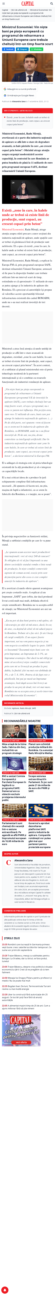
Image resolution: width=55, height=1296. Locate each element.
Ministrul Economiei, (13, 229)
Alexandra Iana (19, 101)
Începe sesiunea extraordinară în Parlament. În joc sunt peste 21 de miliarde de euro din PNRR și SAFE (40, 784)
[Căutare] (51, 3)
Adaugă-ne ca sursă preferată (21, 89)
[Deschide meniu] (3, 3)
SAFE (34, 708)
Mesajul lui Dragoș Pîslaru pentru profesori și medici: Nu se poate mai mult (27, 979)
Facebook (9, 49)
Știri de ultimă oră (22, 713)
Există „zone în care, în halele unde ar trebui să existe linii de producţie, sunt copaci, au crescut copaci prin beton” (28, 121)
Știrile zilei (12, 938)
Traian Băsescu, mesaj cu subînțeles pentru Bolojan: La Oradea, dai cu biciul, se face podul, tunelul (26, 958)
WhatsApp (38, 49)
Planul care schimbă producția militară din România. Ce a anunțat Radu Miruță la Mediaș (41, 749)
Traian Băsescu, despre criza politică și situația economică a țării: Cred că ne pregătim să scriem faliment (27, 969)
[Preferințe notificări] (4, 1290)
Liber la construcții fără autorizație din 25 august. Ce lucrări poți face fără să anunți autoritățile (25, 997)
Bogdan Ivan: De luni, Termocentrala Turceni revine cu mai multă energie (26, 987)
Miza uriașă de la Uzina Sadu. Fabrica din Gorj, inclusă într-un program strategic (14, 749)
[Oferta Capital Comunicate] (27, 1030)
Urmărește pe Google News (20, 95)
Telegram (23, 49)
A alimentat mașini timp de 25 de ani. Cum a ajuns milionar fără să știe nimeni (26, 1007)
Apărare (15, 708)
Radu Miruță (25, 708)
